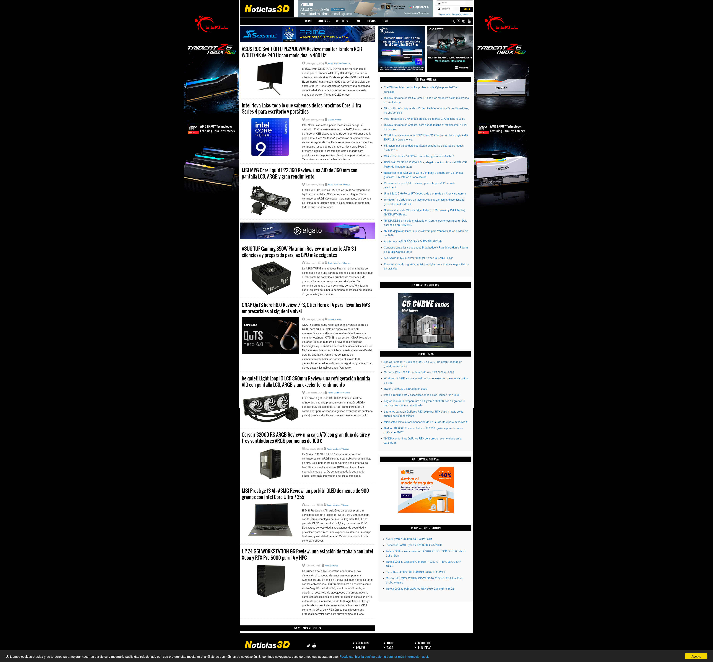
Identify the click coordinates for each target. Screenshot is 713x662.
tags (390, 647)
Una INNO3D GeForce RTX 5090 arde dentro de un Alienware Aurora (425, 193)
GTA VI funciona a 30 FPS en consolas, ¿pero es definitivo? (419, 156)
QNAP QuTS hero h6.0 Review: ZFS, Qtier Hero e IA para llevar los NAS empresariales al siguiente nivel (306, 308)
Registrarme (444, 14)
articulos (362, 643)
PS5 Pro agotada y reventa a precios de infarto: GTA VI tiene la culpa (424, 118)
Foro (385, 21)
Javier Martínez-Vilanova (339, 63)
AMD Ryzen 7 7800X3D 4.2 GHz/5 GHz (409, 539)
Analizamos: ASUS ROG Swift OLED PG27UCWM (413, 241)
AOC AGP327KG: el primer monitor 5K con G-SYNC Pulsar (418, 258)
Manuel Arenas (334, 120)
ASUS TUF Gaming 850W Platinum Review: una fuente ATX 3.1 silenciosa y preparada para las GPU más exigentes (299, 252)
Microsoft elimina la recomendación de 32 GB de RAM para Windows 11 (426, 422)
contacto (424, 643)
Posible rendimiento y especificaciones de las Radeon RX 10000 (422, 395)
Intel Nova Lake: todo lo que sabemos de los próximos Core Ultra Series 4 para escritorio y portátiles (301, 108)
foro (390, 643)
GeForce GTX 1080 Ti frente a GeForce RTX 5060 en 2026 (419, 372)
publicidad (424, 647)
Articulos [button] (342, 21)
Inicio (310, 21)
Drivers (371, 21)
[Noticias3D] (267, 8)
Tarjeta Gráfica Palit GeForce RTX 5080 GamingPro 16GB (420, 588)
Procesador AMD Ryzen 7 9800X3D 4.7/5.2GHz (414, 545)
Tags (358, 21)
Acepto (696, 656)
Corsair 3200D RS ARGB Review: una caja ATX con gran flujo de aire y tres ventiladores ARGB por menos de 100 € (306, 438)
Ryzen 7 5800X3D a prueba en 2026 (405, 388)
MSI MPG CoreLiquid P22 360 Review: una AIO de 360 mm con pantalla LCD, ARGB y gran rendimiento (299, 173)
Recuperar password (461, 14)
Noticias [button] (323, 21)
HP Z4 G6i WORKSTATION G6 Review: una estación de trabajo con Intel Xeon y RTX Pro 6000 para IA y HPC (307, 554)
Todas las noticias (427, 285)
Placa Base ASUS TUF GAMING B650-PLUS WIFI (415, 572)
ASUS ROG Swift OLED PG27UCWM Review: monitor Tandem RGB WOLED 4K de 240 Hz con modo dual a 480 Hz (302, 52)
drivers (360, 647)
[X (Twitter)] (458, 21)
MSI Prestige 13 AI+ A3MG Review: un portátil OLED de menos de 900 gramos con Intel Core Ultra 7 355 (305, 494)
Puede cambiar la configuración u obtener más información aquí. (384, 656)
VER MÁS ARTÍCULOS (309, 628)
